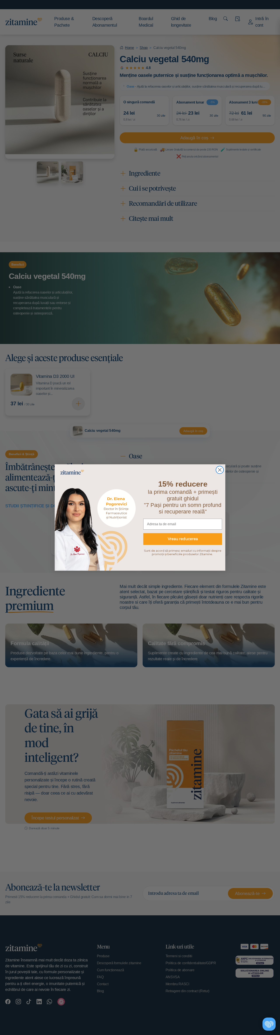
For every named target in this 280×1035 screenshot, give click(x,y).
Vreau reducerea (183, 539)
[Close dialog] (220, 470)
